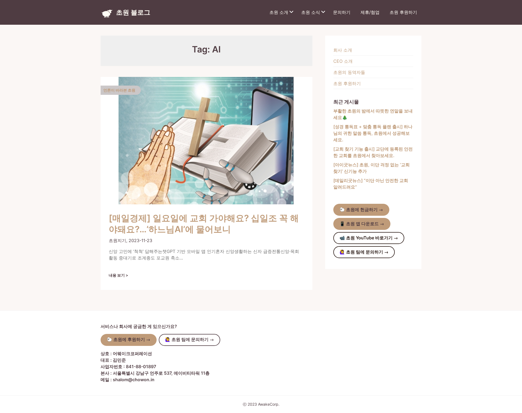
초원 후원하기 (403, 12)
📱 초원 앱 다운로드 (362, 223)
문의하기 (341, 12)
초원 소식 (310, 12)
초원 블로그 (133, 12)
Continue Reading (120, 275)
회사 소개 (342, 50)
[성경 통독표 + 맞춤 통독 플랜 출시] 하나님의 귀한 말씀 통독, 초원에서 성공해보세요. (372, 133)
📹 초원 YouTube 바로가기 (369, 237)
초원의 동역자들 (349, 72)
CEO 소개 (343, 61)
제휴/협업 (370, 12)
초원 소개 (278, 12)
